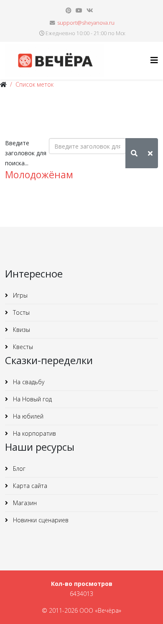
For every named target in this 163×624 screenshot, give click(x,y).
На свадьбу (27, 382)
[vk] (90, 10)
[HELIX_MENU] (154, 60)
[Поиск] (134, 153)
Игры (19, 295)
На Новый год (31, 399)
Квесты (22, 347)
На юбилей (27, 416)
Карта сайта (29, 486)
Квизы (20, 330)
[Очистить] (150, 153)
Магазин (24, 503)
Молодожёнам (39, 174)
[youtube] (79, 10)
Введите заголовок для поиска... (25, 153)
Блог (18, 468)
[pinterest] (68, 10)
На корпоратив (33, 433)
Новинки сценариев (40, 520)
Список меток (34, 84)
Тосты (20, 312)
